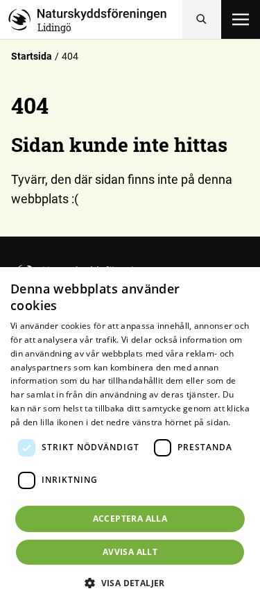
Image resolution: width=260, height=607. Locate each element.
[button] (130, 582)
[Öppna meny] (240, 19)
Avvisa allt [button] (130, 552)
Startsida (31, 56)
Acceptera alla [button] (130, 518)
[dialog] (130, 437)
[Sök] (201, 19)
